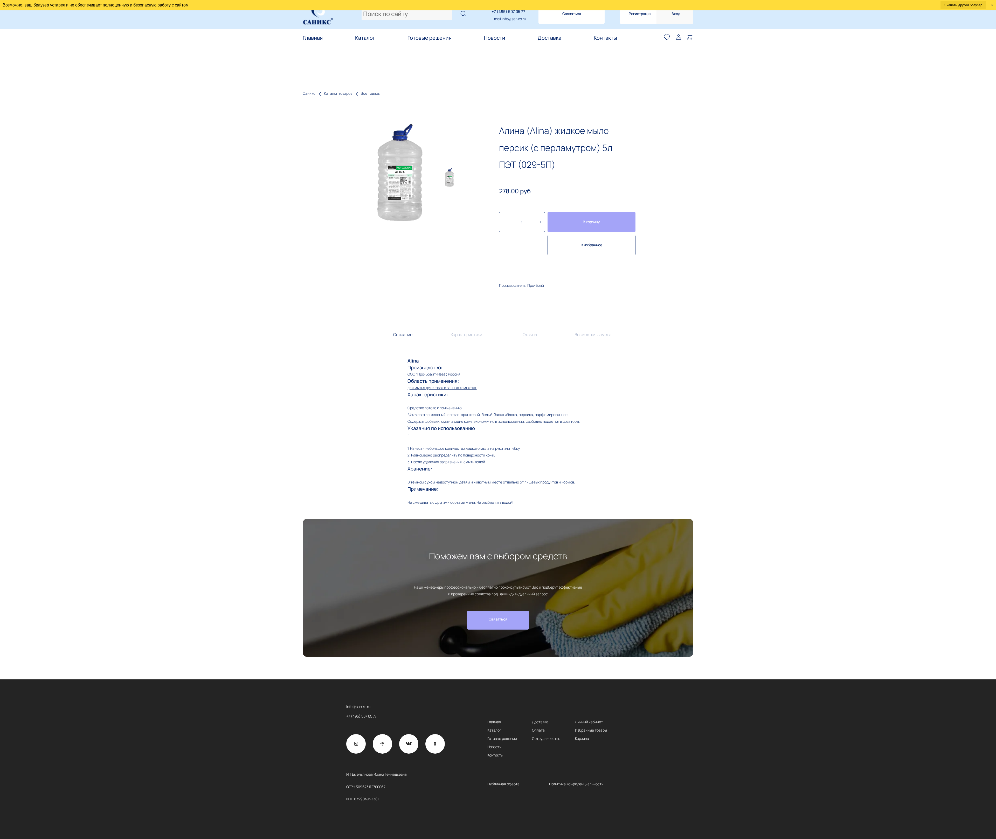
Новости (494, 38)
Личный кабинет (589, 721)
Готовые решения (429, 38)
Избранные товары (591, 730)
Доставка (549, 38)
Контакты (605, 38)
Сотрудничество (546, 738)
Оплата (538, 730)
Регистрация (640, 13)
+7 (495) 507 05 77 (508, 11)
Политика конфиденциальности (576, 783)
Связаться (571, 13)
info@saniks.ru (514, 18)
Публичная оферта (503, 783)
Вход (676, 13)
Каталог (365, 38)
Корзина (582, 738)
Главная (313, 38)
